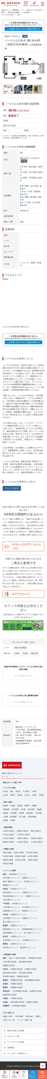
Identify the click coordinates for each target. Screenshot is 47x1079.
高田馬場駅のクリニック (12, 933)
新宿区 (18, 791)
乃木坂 (25, 653)
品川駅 (23, 809)
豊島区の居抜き (9, 842)
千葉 (21, 777)
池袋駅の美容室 (17, 987)
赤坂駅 (21, 813)
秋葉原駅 (6, 809)
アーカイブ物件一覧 (24, 1020)
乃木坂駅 (23, 178)
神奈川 (10, 777)
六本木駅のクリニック (11, 878)
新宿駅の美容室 (17, 980)
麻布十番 (34, 653)
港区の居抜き (36, 831)
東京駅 (19, 806)
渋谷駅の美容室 (31, 969)
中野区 (41, 795)
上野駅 (5, 817)
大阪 (33, 777)
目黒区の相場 (8, 864)
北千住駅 (22, 817)
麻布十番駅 (24, 186)
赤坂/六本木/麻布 (20, 648)
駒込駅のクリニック (28, 947)
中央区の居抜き (9, 835)
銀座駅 (5, 813)
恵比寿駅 (31, 809)
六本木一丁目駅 (26, 191)
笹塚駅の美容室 (23, 976)
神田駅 (27, 806)
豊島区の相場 (8, 860)
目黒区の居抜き (37, 838)
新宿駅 (5, 806)
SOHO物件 (19, 1016)
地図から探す (8, 1016)
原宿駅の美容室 (17, 969)
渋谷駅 (12, 806)
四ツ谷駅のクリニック (32, 933)
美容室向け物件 (10, 954)
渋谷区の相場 (18, 853)
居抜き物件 (8, 827)
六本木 (16, 653)
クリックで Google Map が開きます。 (16, 326)
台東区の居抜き (23, 838)
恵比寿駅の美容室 (9, 973)
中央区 (34, 791)
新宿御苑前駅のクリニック (32, 929)
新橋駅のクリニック (10, 885)
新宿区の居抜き (23, 831)
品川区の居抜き (9, 838)
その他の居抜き (37, 842)
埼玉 (16, 777)
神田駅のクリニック (29, 911)
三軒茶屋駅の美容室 (20, 991)
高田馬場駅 (32, 817)
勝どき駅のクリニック (11, 922)
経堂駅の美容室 (36, 991)
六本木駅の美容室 (9, 962)
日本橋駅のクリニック (11, 918)
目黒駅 (5, 820)
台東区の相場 (32, 860)
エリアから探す (10, 788)
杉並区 (5, 1002)
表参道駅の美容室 (25, 962)
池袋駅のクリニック (18, 944)
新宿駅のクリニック (18, 925)
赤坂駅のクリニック (29, 878)
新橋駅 (34, 806)
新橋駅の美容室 (9, 965)
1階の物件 (29, 1016)
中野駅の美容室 (17, 998)
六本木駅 (23, 167)
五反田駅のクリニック (11, 940)
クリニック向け (12, 488)
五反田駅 (15, 809)
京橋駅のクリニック (29, 918)
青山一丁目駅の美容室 (17, 958)
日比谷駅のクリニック (30, 907)
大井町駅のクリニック (30, 940)
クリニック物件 (10, 870)
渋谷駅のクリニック (18, 889)
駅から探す (8, 802)
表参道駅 (29, 813)
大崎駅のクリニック (18, 936)
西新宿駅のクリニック (11, 929)
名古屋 (27, 777)
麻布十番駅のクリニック (12, 881)
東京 (4, 777)
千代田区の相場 (32, 853)
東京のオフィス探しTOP (12, 782)
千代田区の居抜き (23, 835)
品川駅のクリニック (31, 881)
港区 (11, 791)
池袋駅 (39, 809)
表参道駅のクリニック (17, 874)
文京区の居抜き (23, 842)
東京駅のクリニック (20, 903)
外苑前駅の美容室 (35, 958)
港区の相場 (7, 853)
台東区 (34, 795)
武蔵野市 (6, 1006)
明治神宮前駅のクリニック (13, 896)
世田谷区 (6, 991)
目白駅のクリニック (10, 947)
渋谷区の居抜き (9, 831)
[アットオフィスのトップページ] (10, 4)
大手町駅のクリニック (11, 907)
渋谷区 (5, 791)
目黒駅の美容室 (17, 984)
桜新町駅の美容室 (9, 995)
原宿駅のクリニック (29, 892)
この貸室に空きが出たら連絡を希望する (23, 29)
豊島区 (19, 795)
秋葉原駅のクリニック (11, 911)
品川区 (5, 795)
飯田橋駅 (13, 817)
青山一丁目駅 (25, 202)
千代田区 (26, 791)
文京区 (27, 795)
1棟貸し (38, 1016)
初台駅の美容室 (9, 976)
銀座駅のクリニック (18, 914)
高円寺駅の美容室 (17, 1002)
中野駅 (12, 820)
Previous (5, 68)
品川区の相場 (32, 856)
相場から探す (9, 849)
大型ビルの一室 (9, 1020)
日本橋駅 (13, 813)
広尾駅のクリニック (33, 896)
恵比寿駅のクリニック (11, 892)
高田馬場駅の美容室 (32, 980)
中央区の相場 (8, 856)
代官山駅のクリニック (11, 900)
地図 (24, 161)
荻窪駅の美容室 (32, 1002)
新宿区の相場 (20, 856)
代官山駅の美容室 (25, 973)
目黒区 (12, 795)
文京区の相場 (20, 860)
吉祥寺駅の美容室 (19, 1006)
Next (41, 68)
